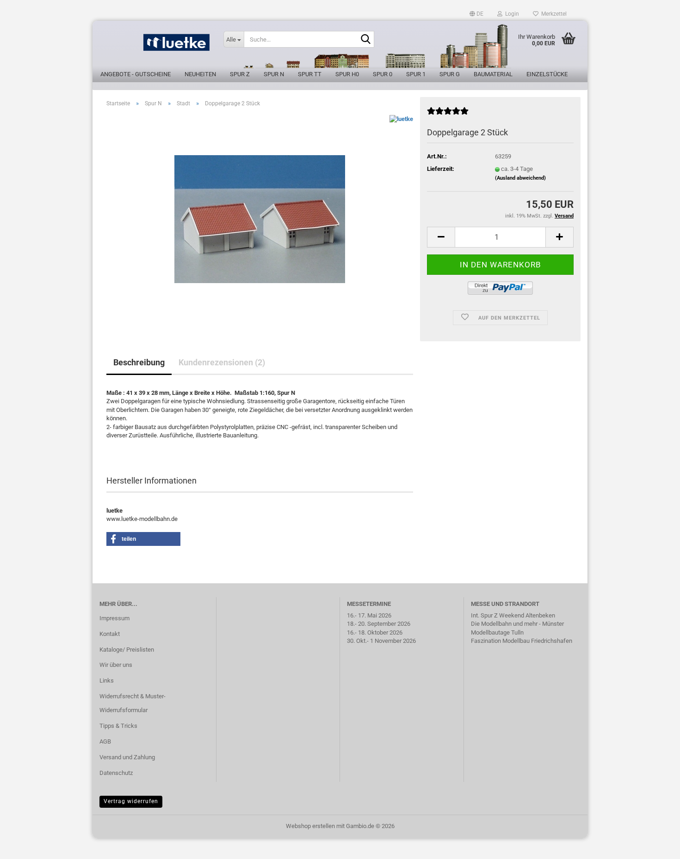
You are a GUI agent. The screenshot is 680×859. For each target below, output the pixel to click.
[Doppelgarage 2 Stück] (259, 218)
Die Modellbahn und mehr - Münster (517, 623)
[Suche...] (365, 39)
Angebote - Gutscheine (135, 74)
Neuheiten (200, 74)
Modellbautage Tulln (497, 632)
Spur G (449, 74)
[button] (476, 14)
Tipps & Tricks (118, 725)
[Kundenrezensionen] (448, 114)
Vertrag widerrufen (131, 801)
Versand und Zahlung (127, 757)
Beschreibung (139, 362)
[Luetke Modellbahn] (154, 46)
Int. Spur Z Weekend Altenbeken (513, 615)
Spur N (274, 74)
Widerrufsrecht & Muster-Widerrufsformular (132, 703)
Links (106, 680)
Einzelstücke (547, 74)
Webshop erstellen (310, 826)
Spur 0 (382, 74)
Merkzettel (552, 14)
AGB (105, 741)
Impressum (114, 618)
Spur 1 (416, 74)
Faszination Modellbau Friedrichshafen (521, 640)
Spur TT (309, 74)
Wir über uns (115, 664)
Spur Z (240, 74)
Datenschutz (116, 772)
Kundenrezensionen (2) (222, 362)
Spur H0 (347, 74)
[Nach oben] (654, 845)
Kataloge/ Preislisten (126, 649)
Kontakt (109, 633)
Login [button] (510, 14)
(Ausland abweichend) (520, 178)
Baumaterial (493, 74)
